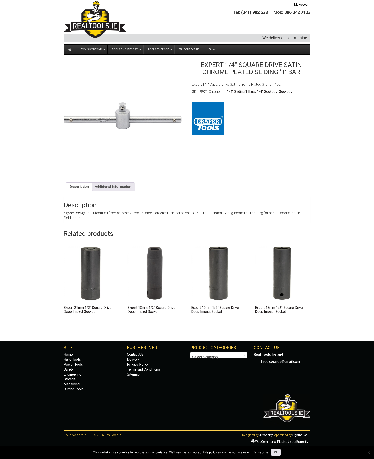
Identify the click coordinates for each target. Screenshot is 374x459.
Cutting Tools (74, 389)
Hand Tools (72, 359)
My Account (302, 4)
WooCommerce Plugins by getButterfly (281, 441)
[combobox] (218, 355)
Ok (276, 452)
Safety (69, 369)
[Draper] (208, 118)
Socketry (285, 92)
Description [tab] (79, 187)
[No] (368, 452)
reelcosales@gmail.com (281, 362)
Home (68, 354)
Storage (70, 379)
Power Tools (73, 364)
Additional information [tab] (113, 187)
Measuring (72, 384)
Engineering (72, 374)
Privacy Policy (138, 364)
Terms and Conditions (143, 369)
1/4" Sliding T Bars (241, 92)
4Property (266, 435)
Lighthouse (300, 435)
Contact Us (135, 354)
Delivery (133, 359)
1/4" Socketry (267, 92)
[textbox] (218, 357)
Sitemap (133, 374)
